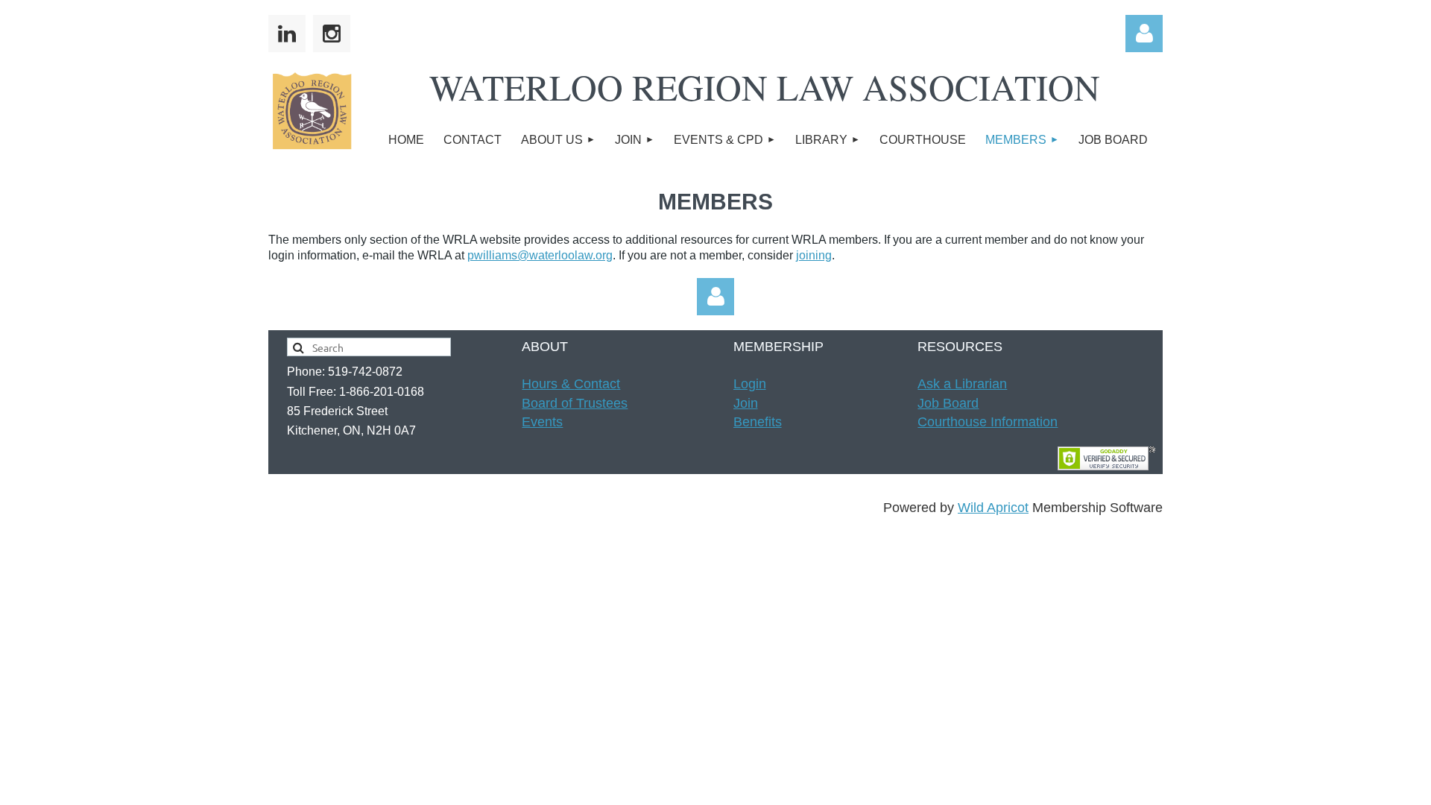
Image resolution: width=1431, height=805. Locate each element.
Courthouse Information (987, 421)
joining (814, 255)
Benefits (757, 421)
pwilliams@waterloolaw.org (540, 255)
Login (749, 383)
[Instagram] (331, 33)
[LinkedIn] (287, 33)
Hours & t (571, 383)
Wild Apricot (993, 507)
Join (745, 403)
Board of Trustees (575, 403)
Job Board (948, 403)
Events (542, 421)
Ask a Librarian (962, 383)
